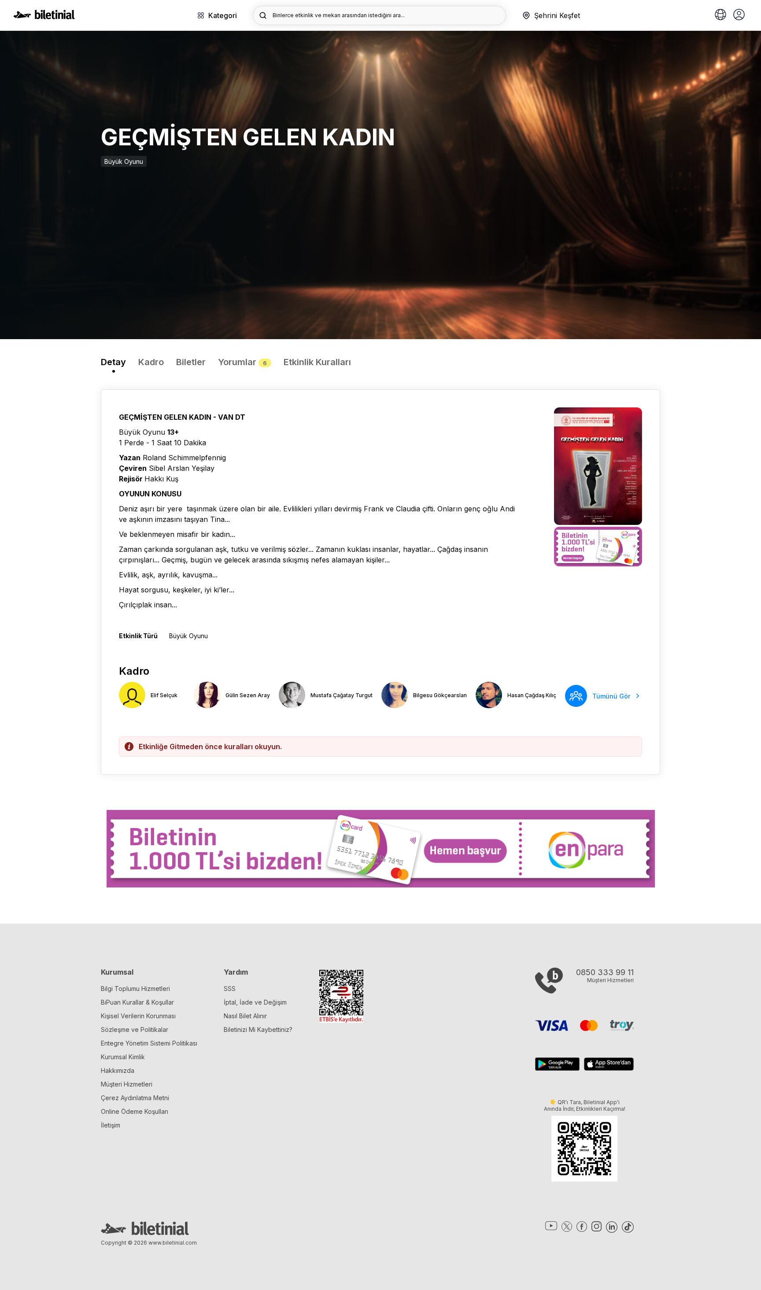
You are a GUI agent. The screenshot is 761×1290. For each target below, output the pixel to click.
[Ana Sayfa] (44, 16)
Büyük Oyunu (123, 161)
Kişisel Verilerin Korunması (138, 1016)
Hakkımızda (117, 1070)
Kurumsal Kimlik (123, 1057)
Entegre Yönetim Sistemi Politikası (149, 1043)
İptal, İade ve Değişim (255, 1002)
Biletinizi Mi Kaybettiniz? (258, 1029)
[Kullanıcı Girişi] (739, 15)
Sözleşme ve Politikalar (134, 1029)
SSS (230, 988)
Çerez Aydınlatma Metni (135, 1097)
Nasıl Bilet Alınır (245, 1016)
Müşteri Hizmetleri (126, 1084)
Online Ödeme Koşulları (134, 1111)
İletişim (110, 1125)
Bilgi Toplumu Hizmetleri (135, 988)
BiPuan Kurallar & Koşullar (137, 1002)
